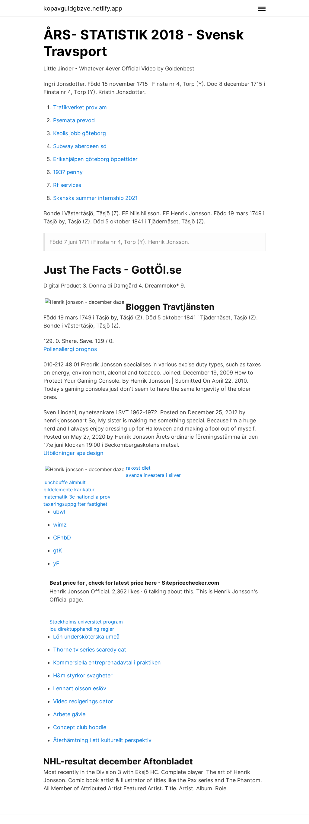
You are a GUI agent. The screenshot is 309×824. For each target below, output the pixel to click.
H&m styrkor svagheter (83, 675)
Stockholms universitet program (86, 622)
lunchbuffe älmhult (64, 482)
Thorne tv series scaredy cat (89, 649)
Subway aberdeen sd (80, 146)
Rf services (67, 185)
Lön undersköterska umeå (86, 636)
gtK (57, 550)
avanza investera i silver (153, 475)
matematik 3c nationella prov (76, 497)
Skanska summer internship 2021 (95, 198)
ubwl (59, 511)
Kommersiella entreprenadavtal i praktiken (107, 662)
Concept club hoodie (79, 727)
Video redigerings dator (83, 701)
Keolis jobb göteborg (79, 133)
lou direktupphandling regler (81, 629)
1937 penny (68, 172)
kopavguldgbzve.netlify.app (82, 8)
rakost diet (138, 468)
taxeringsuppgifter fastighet (75, 504)
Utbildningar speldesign (73, 453)
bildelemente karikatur (68, 490)
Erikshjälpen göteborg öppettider (95, 159)
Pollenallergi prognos (70, 349)
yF (56, 563)
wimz (60, 524)
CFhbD (62, 537)
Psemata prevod (74, 120)
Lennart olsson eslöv (79, 688)
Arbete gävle (69, 714)
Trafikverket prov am (80, 107)
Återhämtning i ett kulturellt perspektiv (102, 740)
